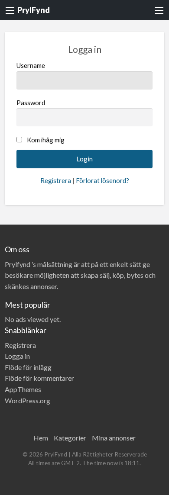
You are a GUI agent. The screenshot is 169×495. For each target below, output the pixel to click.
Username (30, 65)
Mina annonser (114, 438)
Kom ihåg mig (46, 140)
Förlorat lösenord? (102, 180)
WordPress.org (27, 400)
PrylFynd (33, 10)
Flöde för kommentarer (39, 378)
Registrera (55, 180)
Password (30, 102)
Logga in (17, 356)
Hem (40, 438)
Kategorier (70, 438)
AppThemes (23, 389)
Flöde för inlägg (28, 367)
